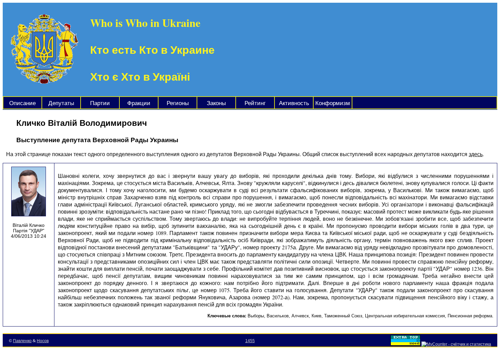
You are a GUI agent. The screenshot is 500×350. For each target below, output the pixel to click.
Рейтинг (255, 103)
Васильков (278, 315)
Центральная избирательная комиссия (405, 315)
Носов (43, 340)
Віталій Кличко (29, 225)
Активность (294, 103)
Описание (22, 103)
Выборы (256, 315)
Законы (216, 103)
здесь (476, 153)
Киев (316, 315)
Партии (100, 103)
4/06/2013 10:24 (28, 236)
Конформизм (332, 103)
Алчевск (300, 315)
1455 (250, 340)
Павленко (22, 340)
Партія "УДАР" (28, 230)
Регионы (178, 103)
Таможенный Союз (343, 315)
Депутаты (61, 103)
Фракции (138, 103)
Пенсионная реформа (470, 315)
